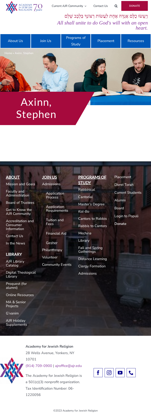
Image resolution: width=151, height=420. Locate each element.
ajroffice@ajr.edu (68, 365)
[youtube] (120, 372)
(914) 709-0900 (39, 365)
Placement (122, 177)
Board (119, 208)
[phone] (131, 372)
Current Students (128, 192)
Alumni (120, 200)
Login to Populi (126, 216)
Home (8, 53)
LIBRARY (14, 254)
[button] (116, 6)
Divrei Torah (124, 184)
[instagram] (109, 372)
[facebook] (98, 372)
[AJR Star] (12, 359)
